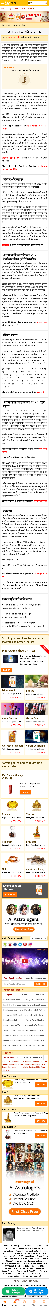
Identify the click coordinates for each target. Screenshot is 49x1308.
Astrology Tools (26, 1268)
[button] (4, 16)
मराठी (23, 8)
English (9, 995)
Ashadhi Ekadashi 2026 (34, 1062)
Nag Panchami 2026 (36, 1064)
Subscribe (40, 984)
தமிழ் (9, 8)
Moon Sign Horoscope (20, 1253)
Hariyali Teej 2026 (20, 1064)
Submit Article (8, 1271)
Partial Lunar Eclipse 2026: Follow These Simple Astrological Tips (25, 1020)
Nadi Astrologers (41, 1296)
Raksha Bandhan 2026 (31, 1067)
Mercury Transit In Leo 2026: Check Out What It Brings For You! (25, 1045)
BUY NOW (6, 670)
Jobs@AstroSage (12, 1276)
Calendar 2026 (36, 1058)
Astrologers (11, 1248)
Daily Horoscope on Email (36, 978)
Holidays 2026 (22, 1058)
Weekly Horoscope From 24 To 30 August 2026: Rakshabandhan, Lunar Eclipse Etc (25, 1030)
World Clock (42, 1246)
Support (42, 1273)
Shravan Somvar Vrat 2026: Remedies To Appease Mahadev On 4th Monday (25, 1025)
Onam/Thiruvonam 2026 (12, 1067)
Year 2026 (40, 995)
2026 (8, 25)
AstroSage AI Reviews (11, 1263)
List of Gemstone (27, 1246)
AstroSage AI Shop (9, 1246)
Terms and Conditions (26, 1273)
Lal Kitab (26, 1263)
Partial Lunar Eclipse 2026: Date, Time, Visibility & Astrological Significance (25, 1000)
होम (3, 25)
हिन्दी (2, 8)
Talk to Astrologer (15, 1291)
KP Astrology (38, 1253)
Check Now (15, 697)
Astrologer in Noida (12, 1251)
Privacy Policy (8, 1273)
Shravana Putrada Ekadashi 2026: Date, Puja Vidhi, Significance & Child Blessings (25, 1035)
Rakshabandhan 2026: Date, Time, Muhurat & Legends (25, 1005)
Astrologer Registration (33, 1276)
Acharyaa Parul (13, 37)
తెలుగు (16, 8)
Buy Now (11, 895)
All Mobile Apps (39, 938)
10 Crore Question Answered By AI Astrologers (24, 1261)
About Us (33, 1271)
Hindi (24, 995)
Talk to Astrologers (12, 1285)
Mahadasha (24, 1248)
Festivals (8, 1052)
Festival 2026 (8, 1058)
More (30, 8)
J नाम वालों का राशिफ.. (19, 25)
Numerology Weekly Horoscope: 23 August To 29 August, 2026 (25, 1040)
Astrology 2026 (10, 1268)
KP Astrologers (26, 1296)
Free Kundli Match (31, 1251)
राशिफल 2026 (9, 1266)
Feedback (40, 1268)
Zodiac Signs (37, 1248)
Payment (43, 1271)
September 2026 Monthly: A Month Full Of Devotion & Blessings (25, 1015)
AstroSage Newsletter (13, 978)
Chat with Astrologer (37, 3)
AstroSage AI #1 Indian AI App (22, 1256)
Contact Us (21, 1271)
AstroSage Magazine (14, 989)
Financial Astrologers (9, 1296)
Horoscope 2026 (40, 1263)
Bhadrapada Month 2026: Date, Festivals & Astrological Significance (25, 1010)
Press (4, 1256)
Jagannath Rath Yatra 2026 (13, 1062)
